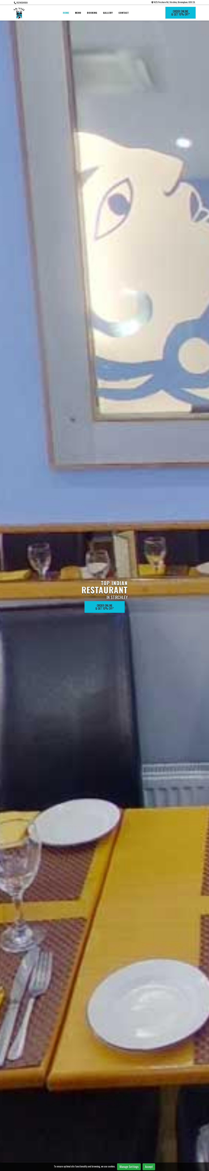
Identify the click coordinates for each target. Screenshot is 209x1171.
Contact (124, 12)
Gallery (108, 12)
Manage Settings (129, 1166)
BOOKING (92, 12)
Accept (149, 1166)
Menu (78, 12)
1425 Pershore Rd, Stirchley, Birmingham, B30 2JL (174, 2)
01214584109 (22, 2)
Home (66, 12)
